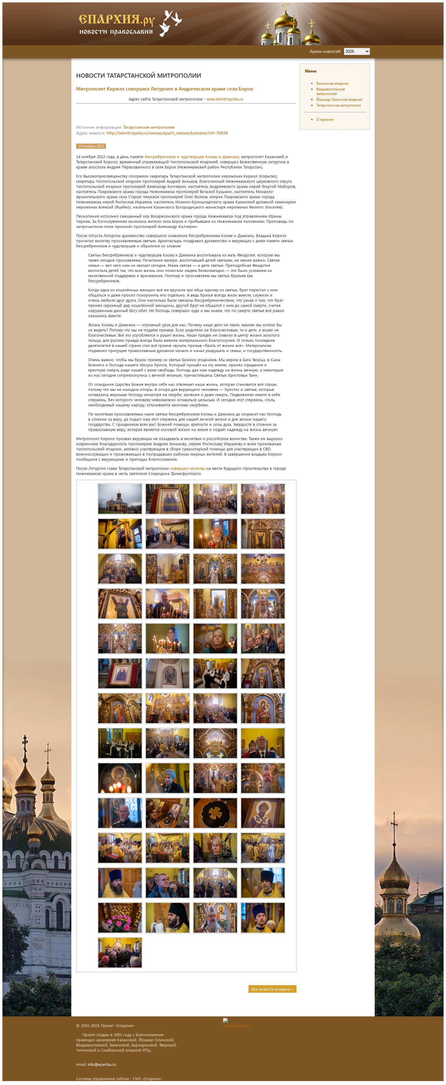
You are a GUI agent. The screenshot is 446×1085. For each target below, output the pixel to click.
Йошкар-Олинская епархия (339, 99)
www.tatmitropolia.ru (225, 98)
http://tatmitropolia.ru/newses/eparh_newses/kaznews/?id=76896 (167, 133)
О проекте (324, 119)
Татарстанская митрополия (148, 127)
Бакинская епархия (332, 83)
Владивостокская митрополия (330, 91)
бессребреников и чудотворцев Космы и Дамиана (192, 156)
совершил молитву (187, 468)
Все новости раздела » (272, 989)
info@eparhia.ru (102, 1064)
